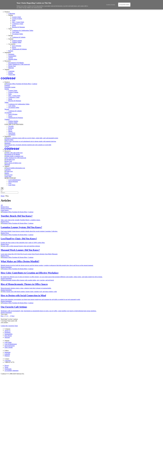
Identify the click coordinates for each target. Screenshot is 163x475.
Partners (10, 51)
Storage (7, 109)
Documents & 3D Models (16, 62)
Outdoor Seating (17, 40)
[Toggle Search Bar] (2, 188)
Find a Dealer (9, 347)
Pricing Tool (12, 66)
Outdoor (7, 119)
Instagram (7, 352)
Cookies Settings (110, 4)
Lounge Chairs (16, 17)
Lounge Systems (17, 18)
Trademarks (8, 369)
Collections (11, 13)
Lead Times (11, 185)
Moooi (10, 131)
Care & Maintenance (14, 180)
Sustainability (12, 56)
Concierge (11, 71)
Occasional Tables (17, 34)
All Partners (11, 134)
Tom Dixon (11, 133)
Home (2, 196)
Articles (10, 57)
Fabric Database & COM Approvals (19, 64)
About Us (7, 330)
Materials (11, 68)
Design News (5, 207)
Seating (7, 89)
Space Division (16, 46)
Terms (6, 367)
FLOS (10, 129)
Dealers (10, 73)
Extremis (11, 128)
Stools (14, 25)
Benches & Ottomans (18, 27)
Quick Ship (11, 74)
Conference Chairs (17, 23)
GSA (9, 183)
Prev (2, 316)
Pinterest (7, 355)
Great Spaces (5, 210)
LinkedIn (7, 354)
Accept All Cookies (124, 4)
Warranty (7, 337)
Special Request (13, 181)
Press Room (8, 336)
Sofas (13, 20)
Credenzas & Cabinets (18, 37)
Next (12, 316)
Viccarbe (11, 126)
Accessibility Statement (11, 370)
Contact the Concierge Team (9, 326)
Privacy (7, 365)
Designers (11, 54)
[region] (81, 5)
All (2, 205)
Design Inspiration (6, 208)
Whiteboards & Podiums (19, 49)
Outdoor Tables (16, 42)
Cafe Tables (15, 32)
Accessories (8, 112)
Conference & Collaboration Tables (22, 30)
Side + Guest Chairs (18, 22)
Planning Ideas (12, 59)
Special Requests (10, 345)
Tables (6, 102)
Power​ (14, 47)
